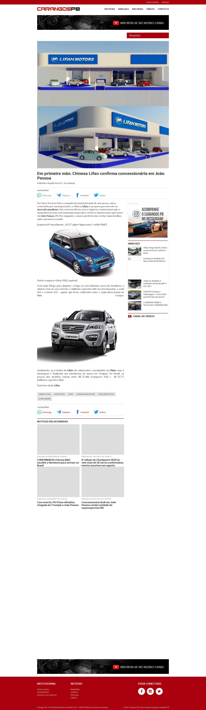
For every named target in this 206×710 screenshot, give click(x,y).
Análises (123, 9)
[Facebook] (141, 691)
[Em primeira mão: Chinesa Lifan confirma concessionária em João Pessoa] (80, 252)
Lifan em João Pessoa (85, 394)
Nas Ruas (137, 9)
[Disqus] (81, 547)
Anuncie (165, 2)
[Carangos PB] (58, 9)
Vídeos (150, 9)
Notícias (110, 9)
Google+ (141, 696)
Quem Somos (153, 2)
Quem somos (43, 689)
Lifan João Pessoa (106, 394)
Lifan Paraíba (44, 399)
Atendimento (43, 692)
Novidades (75, 689)
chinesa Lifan (45, 394)
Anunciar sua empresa (46, 695)
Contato (163, 9)
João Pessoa (59, 394)
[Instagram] (150, 691)
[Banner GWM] (148, 221)
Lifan (70, 394)
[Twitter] (159, 691)
